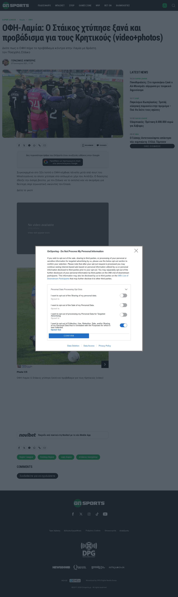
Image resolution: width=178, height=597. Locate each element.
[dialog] (89, 298)
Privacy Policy (105, 346)
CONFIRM (69, 336)
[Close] (137, 251)
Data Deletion (73, 346)
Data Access (89, 346)
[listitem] (89, 289)
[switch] (123, 295)
